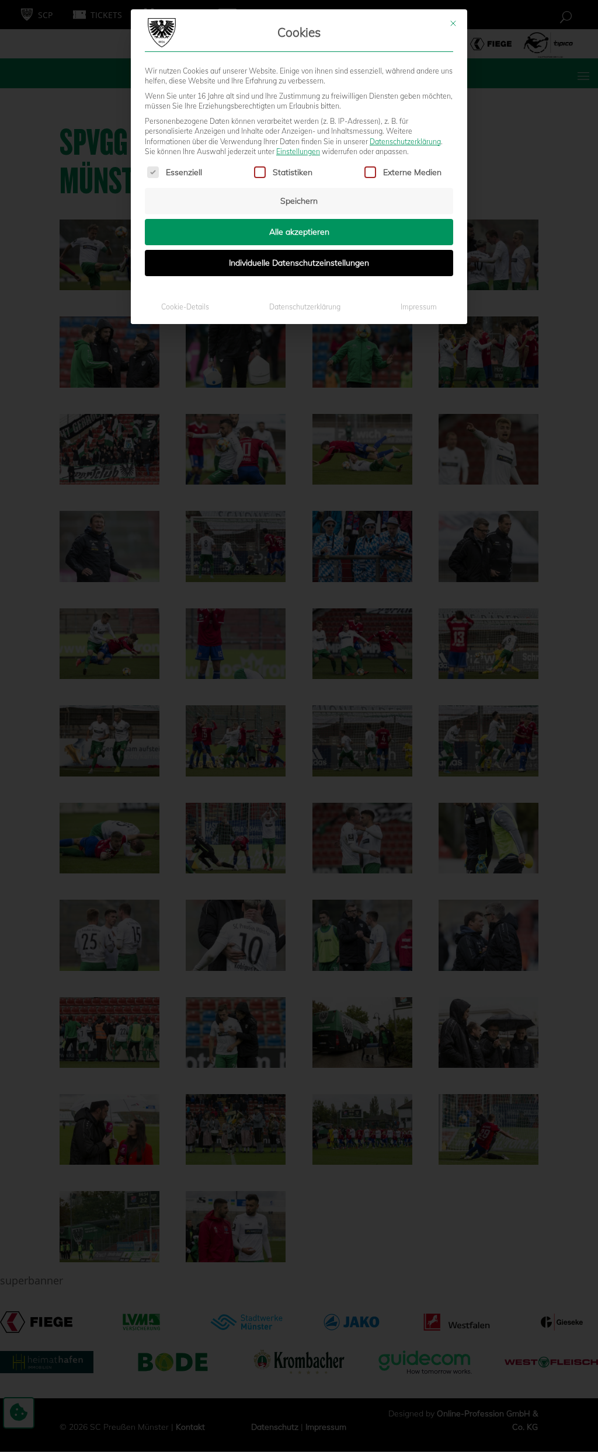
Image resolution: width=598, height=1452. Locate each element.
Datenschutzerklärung (405, 141)
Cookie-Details (185, 306)
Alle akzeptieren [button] (299, 232)
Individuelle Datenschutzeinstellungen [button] (299, 262)
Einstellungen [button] (298, 151)
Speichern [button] (299, 201)
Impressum (419, 306)
